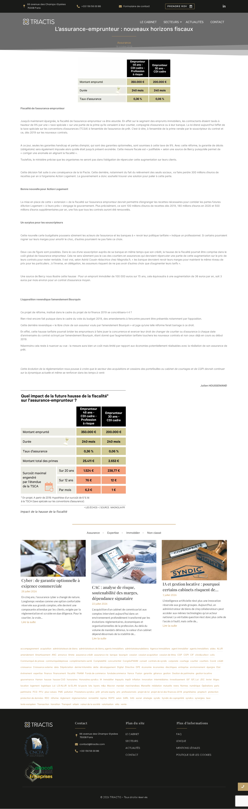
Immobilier (133, 532)
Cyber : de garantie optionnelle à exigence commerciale (50, 583)
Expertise (113, 532)
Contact (217, 22)
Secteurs (171, 22)
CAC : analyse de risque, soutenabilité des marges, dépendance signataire (115, 592)
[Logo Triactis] (38, 21)
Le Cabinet (148, 22)
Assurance (93, 532)
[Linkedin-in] (224, 6)
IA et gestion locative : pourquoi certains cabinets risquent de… (191, 586)
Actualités (195, 22)
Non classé (154, 532)
